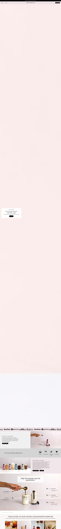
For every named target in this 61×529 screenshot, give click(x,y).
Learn (6, 2)
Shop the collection (5, 443)
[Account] (53, 3)
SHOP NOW (11, 216)
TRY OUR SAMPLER (57, 2)
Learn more (42, 470)
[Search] (51, 3)
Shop (2, 2)
